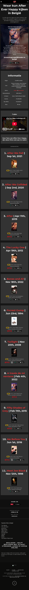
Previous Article (14, 510)
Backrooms (3, 528)
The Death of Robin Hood (7, 538)
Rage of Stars (4, 529)
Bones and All (15, 278)
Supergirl (3, 534)
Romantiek (21, 90)
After (10, 216)
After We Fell (15, 153)
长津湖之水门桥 (14, 512)
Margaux (14, 516)
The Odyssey (4, 525)
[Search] (27, 1)
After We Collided (16, 184)
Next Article (14, 514)
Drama (15, 90)
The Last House (4, 526)
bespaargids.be (14, 577)
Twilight (12, 341)
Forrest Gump (15, 310)
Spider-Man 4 (4, 531)
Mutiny (2, 535)
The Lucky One (15, 247)
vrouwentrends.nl (20, 576)
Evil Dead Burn (4, 532)
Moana (2, 536)
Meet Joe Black (16, 470)
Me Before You (16, 439)
